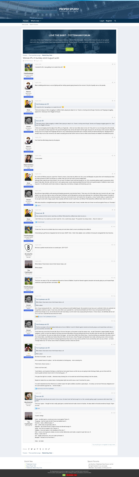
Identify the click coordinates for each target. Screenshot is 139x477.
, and (47, 316)
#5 (114, 137)
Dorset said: (39, 213)
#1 (114, 64)
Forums (25, 21)
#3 (114, 100)
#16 (114, 344)
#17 (114, 393)
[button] (40, 21)
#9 (114, 209)
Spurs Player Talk (31, 466)
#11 (114, 244)
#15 (114, 321)
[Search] (115, 21)
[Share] (112, 64)
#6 (114, 155)
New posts (25, 24)
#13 (114, 277)
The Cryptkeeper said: (42, 299)
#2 (114, 82)
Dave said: (39, 121)
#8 (114, 190)
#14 (114, 296)
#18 (114, 412)
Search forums (34, 24)
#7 (114, 173)
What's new (35, 21)
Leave (75, 475)
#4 (114, 117)
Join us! (69, 49)
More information (70, 475)
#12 (114, 261)
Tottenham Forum (31, 464)
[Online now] (28, 71)
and (40, 222)
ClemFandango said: (41, 104)
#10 (114, 226)
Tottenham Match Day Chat (34, 467)
